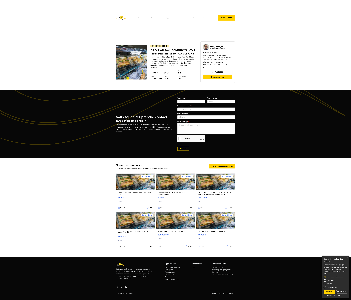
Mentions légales (229, 293)
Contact (215, 272)
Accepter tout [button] (329, 292)
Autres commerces (172, 279)
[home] (121, 18)
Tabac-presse (170, 272)
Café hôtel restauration (173, 267)
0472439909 (217, 72)
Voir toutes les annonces (222, 166)
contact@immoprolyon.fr (221, 270)
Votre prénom (212, 98)
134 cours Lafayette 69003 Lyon (223, 274)
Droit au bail (169, 274)
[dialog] (335, 277)
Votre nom (181, 98)
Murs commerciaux (172, 277)
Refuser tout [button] (341, 292)
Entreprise (169, 270)
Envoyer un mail (217, 77)
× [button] (347, 257)
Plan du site (216, 293)
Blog (194, 267)
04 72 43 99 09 (226, 18)
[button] (171, 18)
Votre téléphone (183, 113)
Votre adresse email (184, 106)
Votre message (183, 121)
